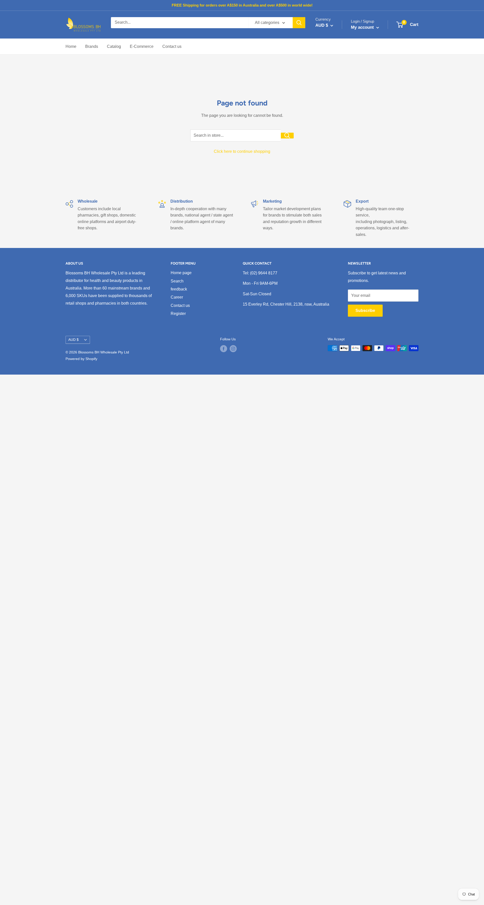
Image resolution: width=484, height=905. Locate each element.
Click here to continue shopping (242, 151)
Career (177, 297)
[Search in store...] (287, 135)
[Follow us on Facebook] (223, 348)
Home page (181, 273)
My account (363, 27)
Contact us (172, 46)
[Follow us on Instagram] (233, 348)
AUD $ (73, 340)
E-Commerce (142, 46)
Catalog (114, 46)
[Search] (299, 22)
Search (177, 281)
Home (71, 46)
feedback (179, 289)
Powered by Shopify (81, 359)
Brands (91, 46)
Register (178, 313)
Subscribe (365, 310)
